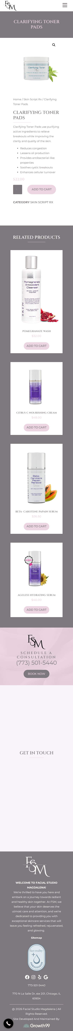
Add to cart (42, 189)
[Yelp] (39, 977)
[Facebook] (27, 977)
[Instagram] (33, 977)
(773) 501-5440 (36, 662)
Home (17, 99)
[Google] (46, 977)
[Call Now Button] (8, 1023)
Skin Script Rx (33, 99)
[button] (54, 45)
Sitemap (36, 937)
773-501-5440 (36, 985)
